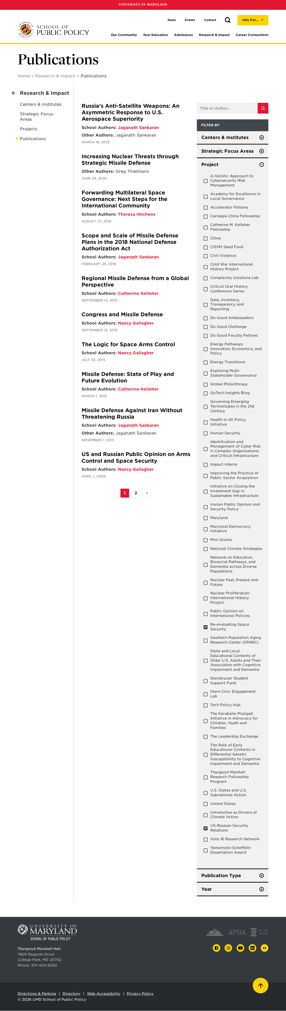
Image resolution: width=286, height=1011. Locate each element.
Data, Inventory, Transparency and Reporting (227, 304)
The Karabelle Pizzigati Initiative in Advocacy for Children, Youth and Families (234, 720)
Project (210, 164)
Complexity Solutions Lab (234, 278)
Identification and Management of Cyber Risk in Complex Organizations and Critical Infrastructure (235, 449)
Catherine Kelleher (138, 293)
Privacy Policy (140, 994)
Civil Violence (223, 255)
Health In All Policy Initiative (228, 422)
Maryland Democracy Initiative (230, 528)
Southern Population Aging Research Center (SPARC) (235, 639)
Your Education (155, 35)
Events (190, 20)
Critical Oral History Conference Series (229, 288)
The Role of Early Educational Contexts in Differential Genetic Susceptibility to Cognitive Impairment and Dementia (235, 754)
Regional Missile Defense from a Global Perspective (135, 281)
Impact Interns (223, 464)
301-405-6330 (44, 965)
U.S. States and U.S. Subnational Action (228, 792)
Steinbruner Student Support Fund (229, 680)
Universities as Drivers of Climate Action (233, 814)
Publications (33, 138)
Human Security (225, 433)
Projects (28, 129)
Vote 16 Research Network (235, 839)
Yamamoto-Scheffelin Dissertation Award (230, 850)
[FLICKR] (264, 948)
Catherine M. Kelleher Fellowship (230, 227)
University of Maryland (143, 4)
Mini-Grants (221, 540)
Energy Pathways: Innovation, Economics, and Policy (236, 349)
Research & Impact (214, 35)
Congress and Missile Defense (122, 314)
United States (223, 804)
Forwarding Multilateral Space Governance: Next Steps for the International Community (124, 199)
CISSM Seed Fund (226, 247)
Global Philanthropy (229, 384)
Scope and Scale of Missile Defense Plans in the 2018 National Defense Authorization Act (130, 242)
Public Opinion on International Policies (230, 613)
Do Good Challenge (228, 327)
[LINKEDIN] (252, 948)
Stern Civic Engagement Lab (233, 693)
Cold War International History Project (231, 266)
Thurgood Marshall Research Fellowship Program (229, 777)
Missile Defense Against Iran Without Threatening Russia (132, 413)
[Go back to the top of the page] (260, 985)
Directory (71, 994)
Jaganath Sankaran (138, 127)
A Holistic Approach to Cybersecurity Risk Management (231, 181)
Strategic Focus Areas (36, 116)
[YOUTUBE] (240, 948)
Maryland (219, 518)
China (215, 238)
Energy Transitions (227, 362)
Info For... (250, 20)
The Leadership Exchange (234, 736)
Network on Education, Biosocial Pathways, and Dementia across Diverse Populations (233, 564)
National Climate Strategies (236, 549)
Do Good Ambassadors (231, 318)
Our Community (124, 35)
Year (206, 889)
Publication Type (221, 875)
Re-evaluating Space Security (229, 626)
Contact (210, 20)
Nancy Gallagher (136, 323)
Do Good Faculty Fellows (234, 335)
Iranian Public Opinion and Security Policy (235, 506)
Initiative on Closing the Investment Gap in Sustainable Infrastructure (234, 491)
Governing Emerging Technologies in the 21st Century (232, 406)
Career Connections (252, 35)
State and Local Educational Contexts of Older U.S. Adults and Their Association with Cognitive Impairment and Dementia (235, 660)
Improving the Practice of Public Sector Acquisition (234, 475)
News (172, 20)
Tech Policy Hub (225, 705)
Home (24, 76)
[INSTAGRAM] (228, 948)
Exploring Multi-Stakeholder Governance (233, 373)
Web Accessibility (103, 994)
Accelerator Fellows (229, 207)
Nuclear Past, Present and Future (234, 582)
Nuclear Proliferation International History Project (229, 598)
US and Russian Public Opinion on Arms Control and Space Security (136, 457)
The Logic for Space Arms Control (128, 344)
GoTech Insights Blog (230, 393)
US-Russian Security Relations (229, 827)
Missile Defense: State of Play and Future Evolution (128, 377)
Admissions (183, 35)
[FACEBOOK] (216, 948)
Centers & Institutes (40, 104)
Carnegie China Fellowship (235, 216)
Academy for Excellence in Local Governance (235, 196)
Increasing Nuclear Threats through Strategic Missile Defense (130, 159)
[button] (227, 20)
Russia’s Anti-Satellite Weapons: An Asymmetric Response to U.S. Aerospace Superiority (130, 112)
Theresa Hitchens (137, 214)
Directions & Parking (37, 994)
